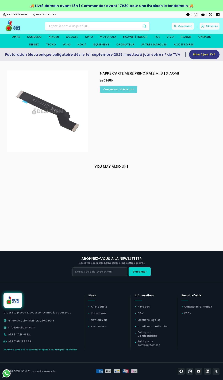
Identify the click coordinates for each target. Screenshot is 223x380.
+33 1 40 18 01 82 (46, 14)
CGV (141, 313)
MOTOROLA (108, 37)
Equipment (101, 44)
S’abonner (140, 271)
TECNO (51, 44)
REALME (186, 37)
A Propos (144, 306)
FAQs (187, 313)
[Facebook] (188, 14)
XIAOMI (54, 37)
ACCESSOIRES (184, 44)
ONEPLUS (204, 37)
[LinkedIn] (218, 14)
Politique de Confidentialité (147, 334)
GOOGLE (72, 37)
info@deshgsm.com (21, 327)
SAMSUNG (34, 37)
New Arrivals (99, 320)
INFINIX (34, 44)
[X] (210, 14)
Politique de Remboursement (149, 343)
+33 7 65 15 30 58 (17, 14)
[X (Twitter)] (216, 371)
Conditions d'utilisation (153, 326)
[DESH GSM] (13, 26)
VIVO (170, 37)
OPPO (89, 37)
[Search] (144, 26)
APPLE (16, 37)
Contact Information (198, 306)
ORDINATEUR (125, 44)
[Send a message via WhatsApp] (6, 373)
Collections (98, 313)
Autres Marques (154, 44)
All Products (99, 306)
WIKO (67, 44)
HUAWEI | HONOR (135, 37)
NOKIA (82, 44)
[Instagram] (195, 14)
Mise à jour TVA (204, 54)
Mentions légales (149, 320)
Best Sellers (98, 326)
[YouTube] (203, 14)
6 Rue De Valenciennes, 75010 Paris (31, 320)
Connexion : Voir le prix (118, 89)
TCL (157, 37)
